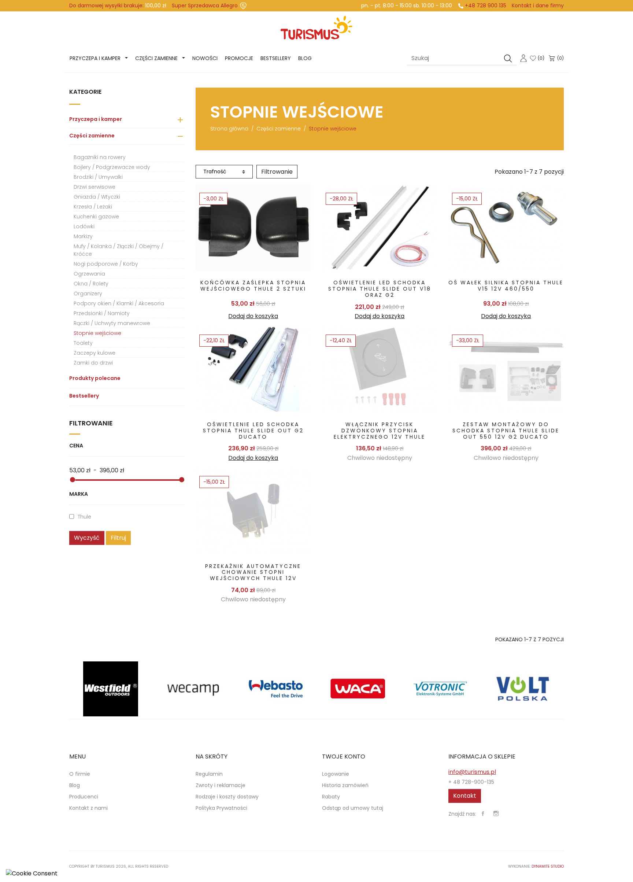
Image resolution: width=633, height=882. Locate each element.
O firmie (79, 774)
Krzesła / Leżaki (93, 206)
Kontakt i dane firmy (538, 5)
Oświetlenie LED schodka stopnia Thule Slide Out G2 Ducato (253, 430)
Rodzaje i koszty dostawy (227, 796)
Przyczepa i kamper (95, 58)
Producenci (83, 796)
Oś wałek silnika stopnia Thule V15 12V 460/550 (505, 285)
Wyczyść (87, 538)
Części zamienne (156, 58)
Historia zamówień (345, 785)
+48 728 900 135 (485, 5)
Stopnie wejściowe (97, 333)
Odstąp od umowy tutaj (352, 808)
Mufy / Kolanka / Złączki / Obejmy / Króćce (118, 250)
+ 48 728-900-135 (471, 782)
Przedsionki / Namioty (102, 313)
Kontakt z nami (88, 808)
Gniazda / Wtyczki (97, 196)
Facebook (482, 813)
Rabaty (331, 796)
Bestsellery (275, 58)
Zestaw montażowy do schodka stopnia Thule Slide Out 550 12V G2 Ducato (505, 430)
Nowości (205, 58)
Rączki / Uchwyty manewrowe (112, 323)
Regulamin (209, 774)
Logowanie (335, 774)
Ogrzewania (89, 273)
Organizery (88, 293)
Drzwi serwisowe (94, 187)
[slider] (72, 479)
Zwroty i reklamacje (220, 785)
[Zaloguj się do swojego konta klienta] (523, 58)
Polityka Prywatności (221, 808)
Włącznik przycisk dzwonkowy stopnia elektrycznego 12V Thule (379, 430)
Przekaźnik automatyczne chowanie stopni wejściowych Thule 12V (253, 572)
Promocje (239, 58)
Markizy (83, 236)
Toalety (83, 343)
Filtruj (118, 538)
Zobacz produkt (253, 227)
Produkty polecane (95, 378)
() (541, 58)
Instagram (496, 813)
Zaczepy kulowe (94, 353)
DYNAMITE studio (548, 866)
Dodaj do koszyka (253, 316)
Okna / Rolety (91, 283)
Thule (84, 516)
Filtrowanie (277, 171)
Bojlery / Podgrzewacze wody (112, 167)
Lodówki (84, 226)
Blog (305, 58)
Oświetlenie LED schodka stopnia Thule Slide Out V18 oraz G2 (379, 289)
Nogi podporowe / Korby (106, 263)
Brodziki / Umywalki (98, 177)
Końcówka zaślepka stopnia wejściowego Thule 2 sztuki (253, 285)
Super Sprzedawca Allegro (205, 5)
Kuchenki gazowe (96, 216)
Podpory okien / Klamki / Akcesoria (119, 303)
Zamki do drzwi (93, 362)
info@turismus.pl (472, 772)
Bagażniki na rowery (100, 157)
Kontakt (464, 795)
